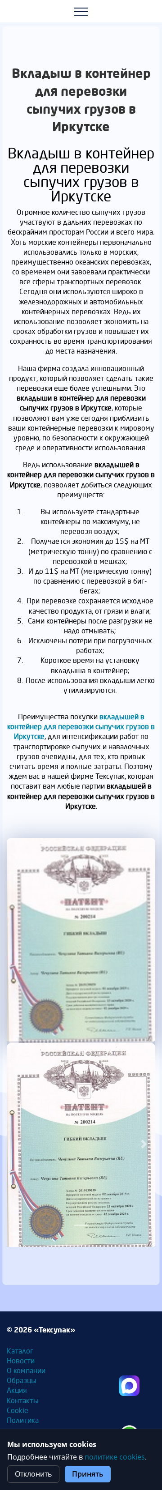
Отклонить (33, 1474)
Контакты (23, 1400)
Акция (17, 1390)
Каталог (20, 1350)
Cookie (17, 1410)
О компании (26, 1370)
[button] (18, 1144)
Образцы (21, 1380)
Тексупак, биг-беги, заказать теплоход (129, 1385)
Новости (21, 1360)
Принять (88, 1474)
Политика (23, 1420)
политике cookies (115, 1457)
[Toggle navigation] (81, 11)
